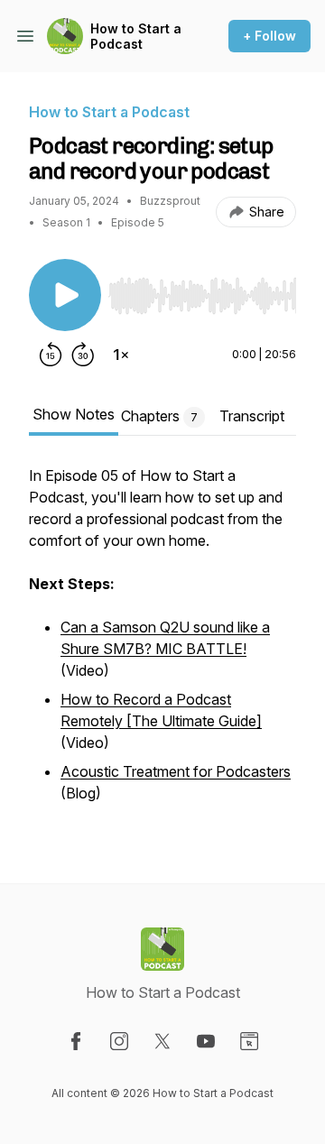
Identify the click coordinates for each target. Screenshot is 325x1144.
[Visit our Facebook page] (76, 1041)
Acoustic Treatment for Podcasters (175, 771)
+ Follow (269, 35)
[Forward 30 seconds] (83, 354)
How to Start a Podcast (135, 36)
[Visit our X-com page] (162, 1041)
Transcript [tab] (251, 416)
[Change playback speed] (121, 354)
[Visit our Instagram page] (119, 1041)
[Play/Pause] (65, 295)
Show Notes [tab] (73, 414)
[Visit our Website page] (249, 1041)
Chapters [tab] (159, 416)
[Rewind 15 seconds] (50, 354)
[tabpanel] (162, 645)
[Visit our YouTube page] (206, 1041)
